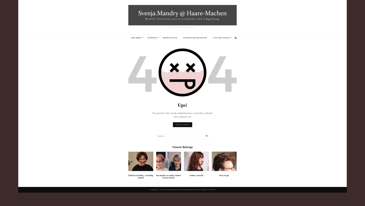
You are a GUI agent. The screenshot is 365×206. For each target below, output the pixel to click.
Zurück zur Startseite (182, 125)
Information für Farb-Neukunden (195, 38)
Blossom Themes (195, 190)
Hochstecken (152, 38)
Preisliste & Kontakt (170, 38)
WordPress (213, 190)
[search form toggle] (236, 38)
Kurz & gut (224, 175)
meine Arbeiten (136, 38)
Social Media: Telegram (221, 38)
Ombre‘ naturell (196, 175)
